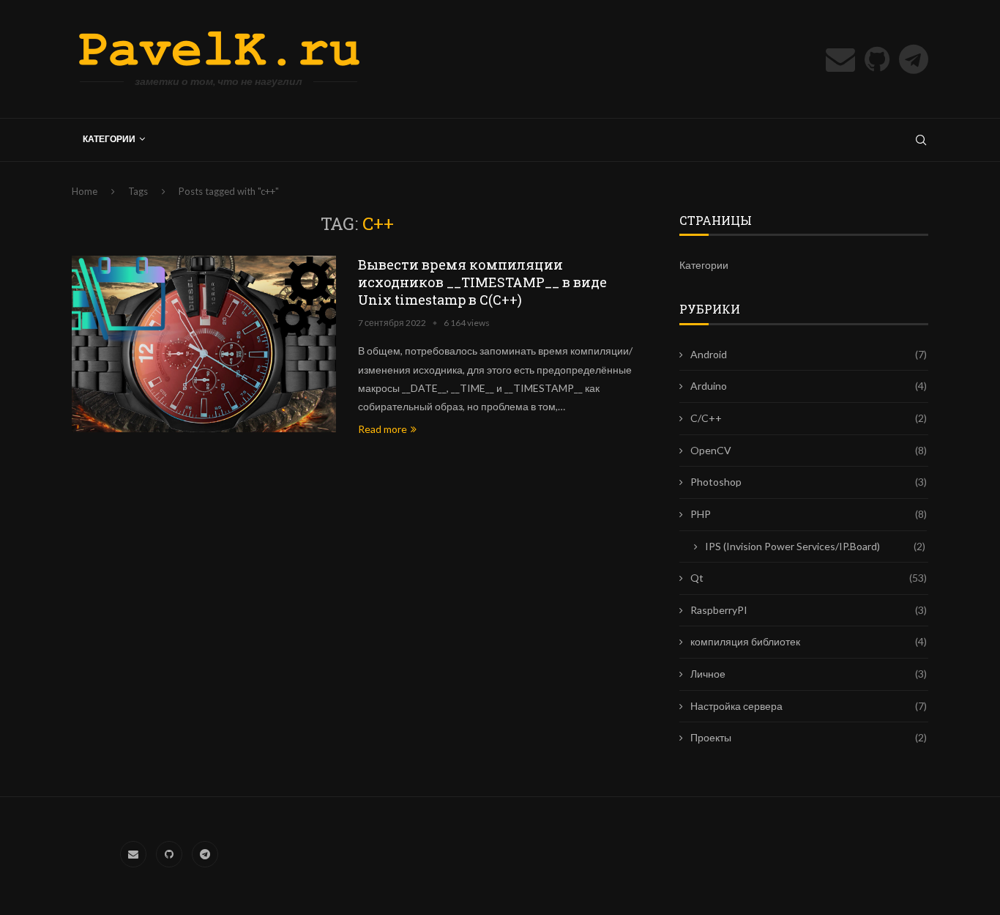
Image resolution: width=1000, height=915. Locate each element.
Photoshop (808, 481)
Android (808, 354)
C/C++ (808, 418)
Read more (382, 429)
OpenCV (808, 450)
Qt (808, 577)
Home (84, 191)
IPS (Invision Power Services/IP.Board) (815, 546)
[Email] (840, 59)
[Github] (877, 59)
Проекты (808, 737)
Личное (808, 673)
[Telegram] (913, 59)
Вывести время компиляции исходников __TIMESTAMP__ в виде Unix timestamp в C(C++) (482, 282)
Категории (109, 138)
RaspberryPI (808, 610)
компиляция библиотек (808, 641)
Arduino (808, 385)
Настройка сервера (808, 706)
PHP (808, 514)
